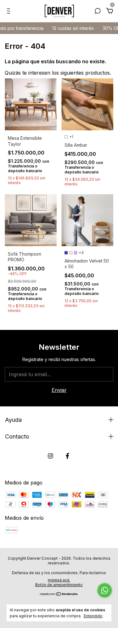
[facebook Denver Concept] (67, 456)
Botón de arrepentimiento (59, 584)
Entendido (93, 616)
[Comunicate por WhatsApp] (105, 590)
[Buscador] (98, 11)
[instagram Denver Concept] (50, 456)
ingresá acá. (59, 580)
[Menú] (9, 11)
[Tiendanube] (59, 594)
